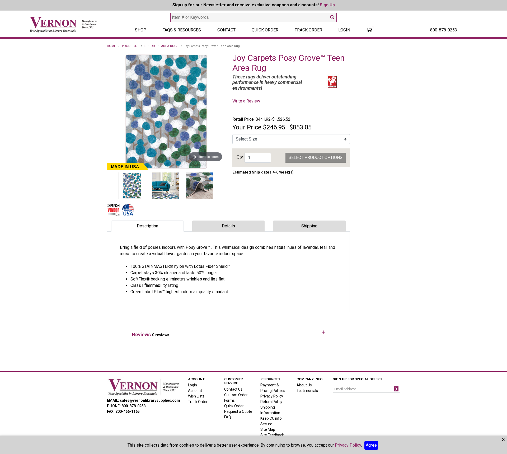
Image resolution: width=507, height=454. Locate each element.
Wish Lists (196, 396)
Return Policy (271, 402)
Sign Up (327, 4)
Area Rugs (169, 46)
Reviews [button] (150, 334)
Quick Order (265, 29)
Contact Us (233, 389)
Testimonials (307, 391)
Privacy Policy (271, 396)
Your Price (246, 127)
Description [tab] (147, 225)
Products (130, 46)
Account (195, 391)
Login (192, 385)
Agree (371, 445)
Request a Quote (238, 411)
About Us (304, 385)
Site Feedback (272, 435)
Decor (149, 46)
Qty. (240, 157)
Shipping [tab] (309, 225)
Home (111, 46)
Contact (226, 29)
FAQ (227, 417)
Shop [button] (140, 29)
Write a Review (246, 101)
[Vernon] (143, 387)
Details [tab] (228, 225)
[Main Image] (132, 185)
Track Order (308, 29)
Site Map (267, 429)
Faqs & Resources (181, 29)
